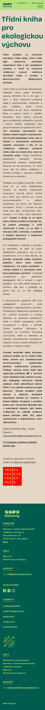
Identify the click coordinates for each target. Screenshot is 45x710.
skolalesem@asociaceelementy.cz (23, 688)
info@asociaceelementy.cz (19, 574)
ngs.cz (13, 703)
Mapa (5, 542)
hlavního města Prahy (25, 462)
